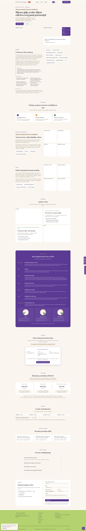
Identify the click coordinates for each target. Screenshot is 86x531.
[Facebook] (30, 418)
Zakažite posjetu (20, 23)
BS (53, 2)
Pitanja (39, 522)
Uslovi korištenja (45, 529)
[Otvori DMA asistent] (83, 528)
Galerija (39, 521)
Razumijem (4, 528)
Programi (40, 516)
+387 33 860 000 (58, 517)
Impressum (54, 529)
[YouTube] (35, 418)
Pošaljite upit (48, 500)
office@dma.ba (21, 494)
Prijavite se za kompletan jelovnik (43, 362)
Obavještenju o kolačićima (6, 526)
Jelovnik (40, 517)
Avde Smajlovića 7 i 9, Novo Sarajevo (62, 514)
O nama (39, 514)
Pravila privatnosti (38, 529)
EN (55, 2)
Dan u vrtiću (40, 519)
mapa (34, 491)
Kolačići (50, 529)
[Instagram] (33, 418)
